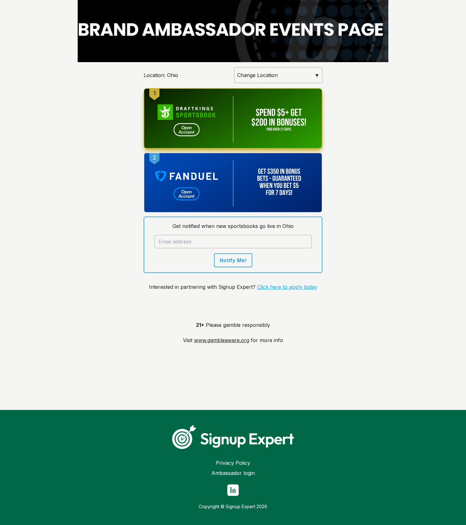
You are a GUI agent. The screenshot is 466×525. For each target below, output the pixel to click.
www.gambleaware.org (221, 340)
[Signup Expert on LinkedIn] (233, 490)
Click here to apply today (287, 287)
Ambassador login (233, 473)
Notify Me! (233, 260)
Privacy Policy (233, 463)
